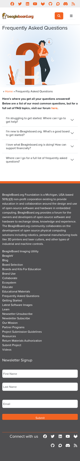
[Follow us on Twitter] (19, 3)
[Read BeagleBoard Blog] (73, 3)
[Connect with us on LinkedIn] (27, 3)
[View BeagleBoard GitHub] (50, 3)
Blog (5, 260)
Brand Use (9, 273)
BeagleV (7, 256)
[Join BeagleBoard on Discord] (65, 3)
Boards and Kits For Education (21, 269)
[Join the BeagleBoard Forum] (58, 3)
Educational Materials (16, 291)
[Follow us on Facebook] (12, 3)
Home (9, 91)
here (54, 108)
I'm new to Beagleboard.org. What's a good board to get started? (38, 133)
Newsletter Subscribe (16, 318)
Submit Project (11, 345)
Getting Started (12, 300)
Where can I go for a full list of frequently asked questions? (36, 159)
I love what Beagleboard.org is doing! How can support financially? (36, 146)
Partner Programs (13, 327)
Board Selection (12, 265)
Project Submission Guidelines (22, 332)
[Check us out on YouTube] (35, 3)
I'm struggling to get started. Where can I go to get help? (36, 120)
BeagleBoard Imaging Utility (20, 251)
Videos (6, 349)
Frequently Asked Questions (20, 296)
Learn (5, 309)
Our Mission (10, 323)
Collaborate (9, 278)
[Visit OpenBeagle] (42, 3)
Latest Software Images (17, 305)
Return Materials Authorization (22, 340)
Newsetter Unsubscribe (17, 314)
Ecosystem (9, 282)
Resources (9, 336)
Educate (7, 287)
